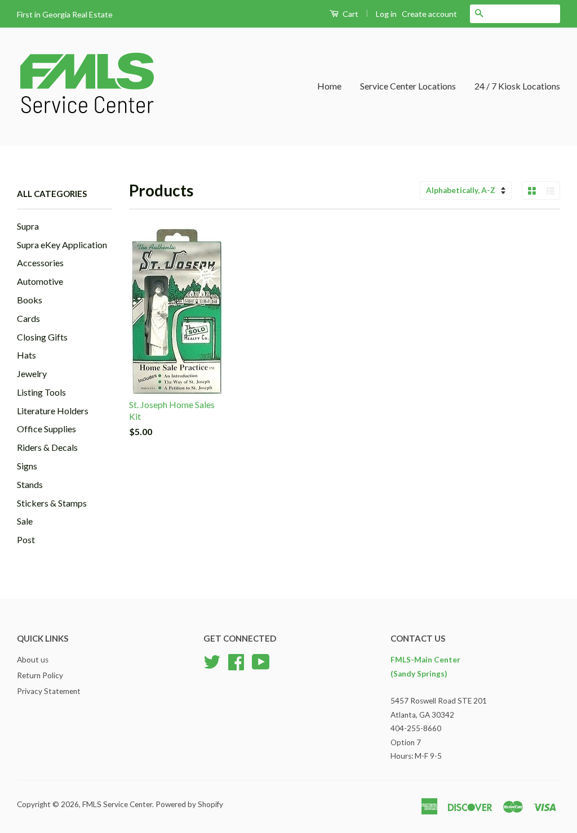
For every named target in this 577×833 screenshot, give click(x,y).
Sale (25, 521)
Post (26, 539)
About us (32, 659)
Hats (26, 355)
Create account (429, 14)
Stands (30, 484)
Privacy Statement (49, 691)
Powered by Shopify (189, 804)
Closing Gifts (42, 337)
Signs (27, 465)
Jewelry (32, 373)
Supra (28, 226)
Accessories (40, 262)
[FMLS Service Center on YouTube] (261, 660)
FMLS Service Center (117, 804)
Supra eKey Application (62, 244)
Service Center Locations (408, 85)
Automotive (40, 281)
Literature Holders (52, 410)
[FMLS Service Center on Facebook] (236, 660)
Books (29, 299)
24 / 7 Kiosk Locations (517, 85)
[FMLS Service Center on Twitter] (211, 660)
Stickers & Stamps (52, 503)
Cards (28, 318)
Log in (386, 14)
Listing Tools (41, 392)
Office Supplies (46, 428)
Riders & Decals (47, 447)
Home (329, 85)
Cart (349, 14)
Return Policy (40, 675)
